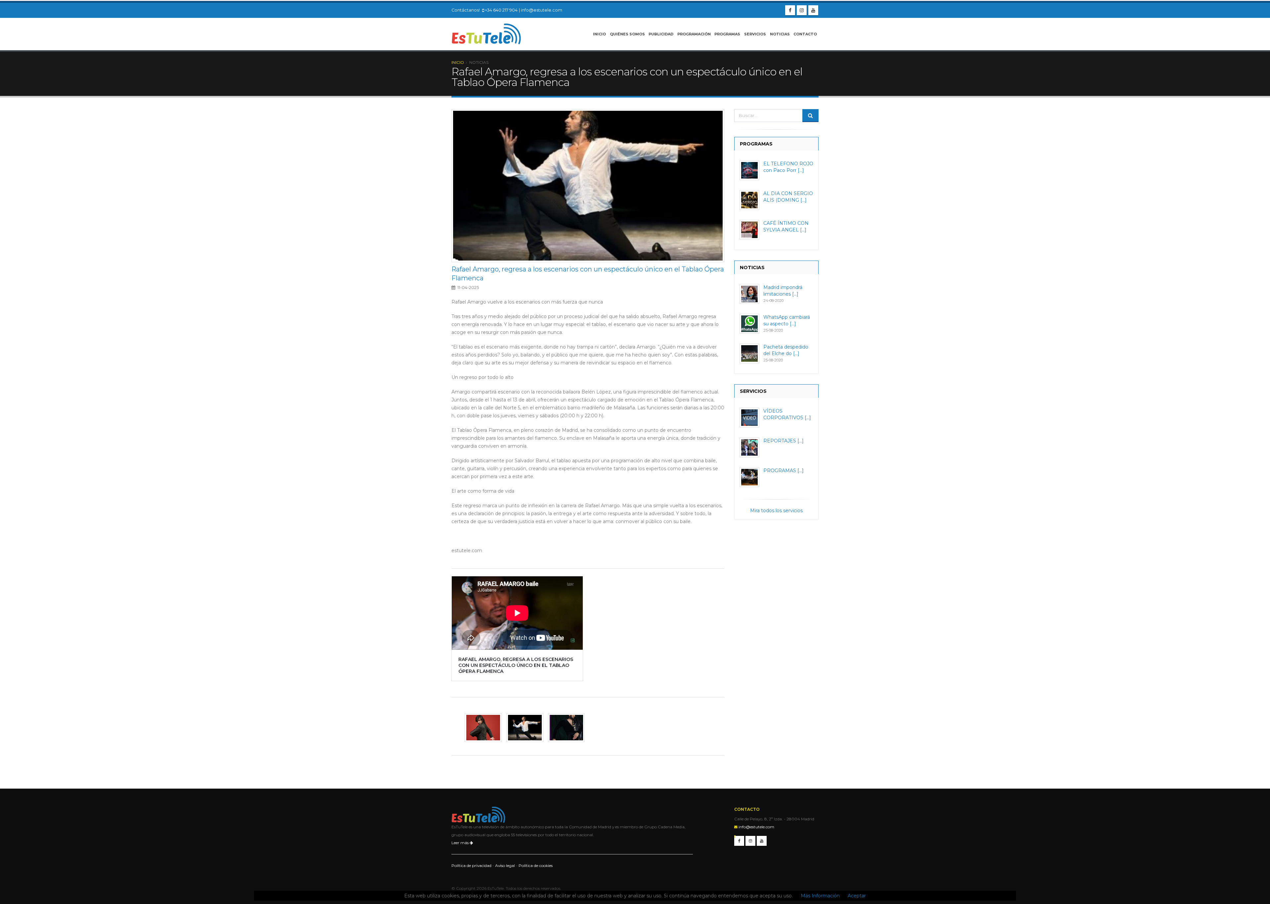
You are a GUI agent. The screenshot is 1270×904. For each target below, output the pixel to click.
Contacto (805, 34)
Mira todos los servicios (776, 511)
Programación (694, 34)
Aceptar (857, 896)
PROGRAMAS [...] (783, 470)
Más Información (820, 896)
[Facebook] (790, 10)
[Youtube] (813, 10)
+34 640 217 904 (501, 10)
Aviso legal (505, 865)
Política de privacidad (471, 865)
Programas (727, 34)
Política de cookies (536, 865)
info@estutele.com (541, 10)
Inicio (599, 34)
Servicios (755, 34)
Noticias (780, 34)
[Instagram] (802, 10)
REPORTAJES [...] (783, 441)
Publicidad (661, 34)
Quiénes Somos (627, 34)
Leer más (460, 842)
